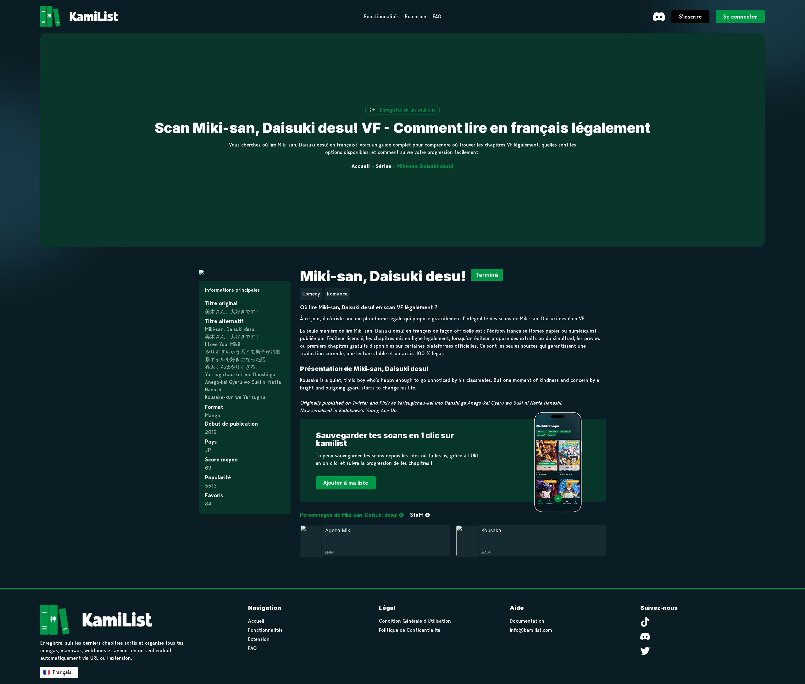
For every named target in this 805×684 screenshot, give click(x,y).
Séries (383, 166)
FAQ (252, 648)
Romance (337, 294)
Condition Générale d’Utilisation (415, 621)
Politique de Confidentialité (409, 630)
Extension (258, 639)
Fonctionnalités (265, 630)
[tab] (352, 515)
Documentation (527, 621)
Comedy (311, 294)
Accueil (361, 166)
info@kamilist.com (531, 630)
